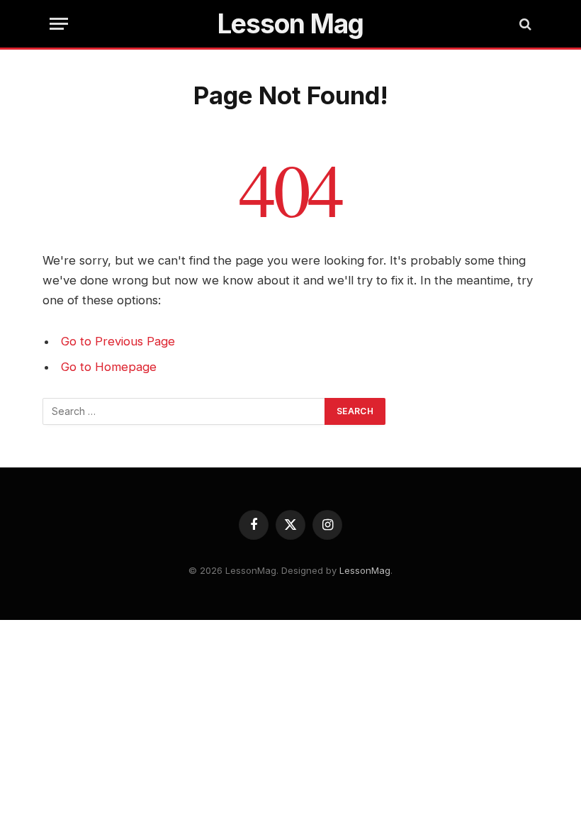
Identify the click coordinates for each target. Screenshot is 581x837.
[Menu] (59, 24)
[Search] (524, 24)
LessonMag (364, 570)
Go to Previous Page (118, 341)
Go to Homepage (109, 367)
